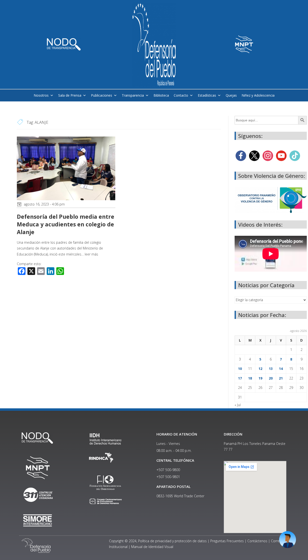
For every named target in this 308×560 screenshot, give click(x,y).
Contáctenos (257, 541)
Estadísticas (207, 95)
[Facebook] (241, 155)
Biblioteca (161, 95)
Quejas (231, 95)
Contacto (181, 95)
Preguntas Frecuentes (227, 541)
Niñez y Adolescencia (258, 95)
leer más (91, 254)
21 (281, 378)
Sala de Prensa (69, 95)
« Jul (238, 405)
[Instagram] (268, 155)
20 (271, 378)
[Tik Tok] (294, 155)
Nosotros (41, 95)
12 (260, 368)
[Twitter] (254, 155)
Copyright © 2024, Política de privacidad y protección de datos (158, 541)
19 (260, 378)
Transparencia (133, 95)
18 (250, 378)
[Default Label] (281, 155)
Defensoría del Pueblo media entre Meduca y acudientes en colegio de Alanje (65, 224)
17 (240, 378)
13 (271, 368)
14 (281, 368)
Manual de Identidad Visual (152, 546)
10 (240, 368)
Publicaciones (101, 95)
